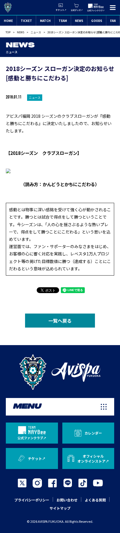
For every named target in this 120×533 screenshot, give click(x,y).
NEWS (79, 20)
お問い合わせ (67, 499)
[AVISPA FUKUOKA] (60, 372)
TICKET (26, 20)
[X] (22, 483)
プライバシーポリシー (31, 499)
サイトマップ (60, 508)
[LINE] (67, 483)
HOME (8, 20)
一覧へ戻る (60, 320)
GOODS (96, 20)
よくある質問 (95, 499)
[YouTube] (98, 483)
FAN (113, 20)
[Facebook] (52, 483)
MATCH (45, 20)
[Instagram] (37, 483)
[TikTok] (83, 483)
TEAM (63, 20)
